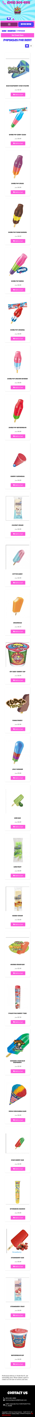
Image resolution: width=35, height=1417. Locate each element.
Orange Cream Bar (17, 965)
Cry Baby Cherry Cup (17, 672)
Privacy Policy (15, 1413)
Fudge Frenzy (17, 720)
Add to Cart (19, 94)
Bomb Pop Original (17, 330)
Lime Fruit (17, 867)
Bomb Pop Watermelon (17, 428)
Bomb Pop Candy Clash (17, 135)
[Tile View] (27, 46)
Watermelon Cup (17, 1355)
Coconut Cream (17, 525)
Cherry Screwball (17, 476)
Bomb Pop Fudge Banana (17, 232)
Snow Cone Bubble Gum (17, 1111)
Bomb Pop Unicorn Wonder (17, 379)
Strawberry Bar (17, 1258)
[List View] (31, 46)
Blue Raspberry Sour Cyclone (17, 86)
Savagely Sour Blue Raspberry (17, 1061)
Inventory (12, 31)
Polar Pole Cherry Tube (17, 1013)
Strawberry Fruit (17, 1307)
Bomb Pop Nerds (17, 281)
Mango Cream (17, 916)
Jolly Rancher (17, 769)
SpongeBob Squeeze (17, 1209)
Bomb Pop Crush (17, 184)
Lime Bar (17, 818)
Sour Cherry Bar (17, 1160)
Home (4, 31)
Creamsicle (17, 623)
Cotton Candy (17, 574)
